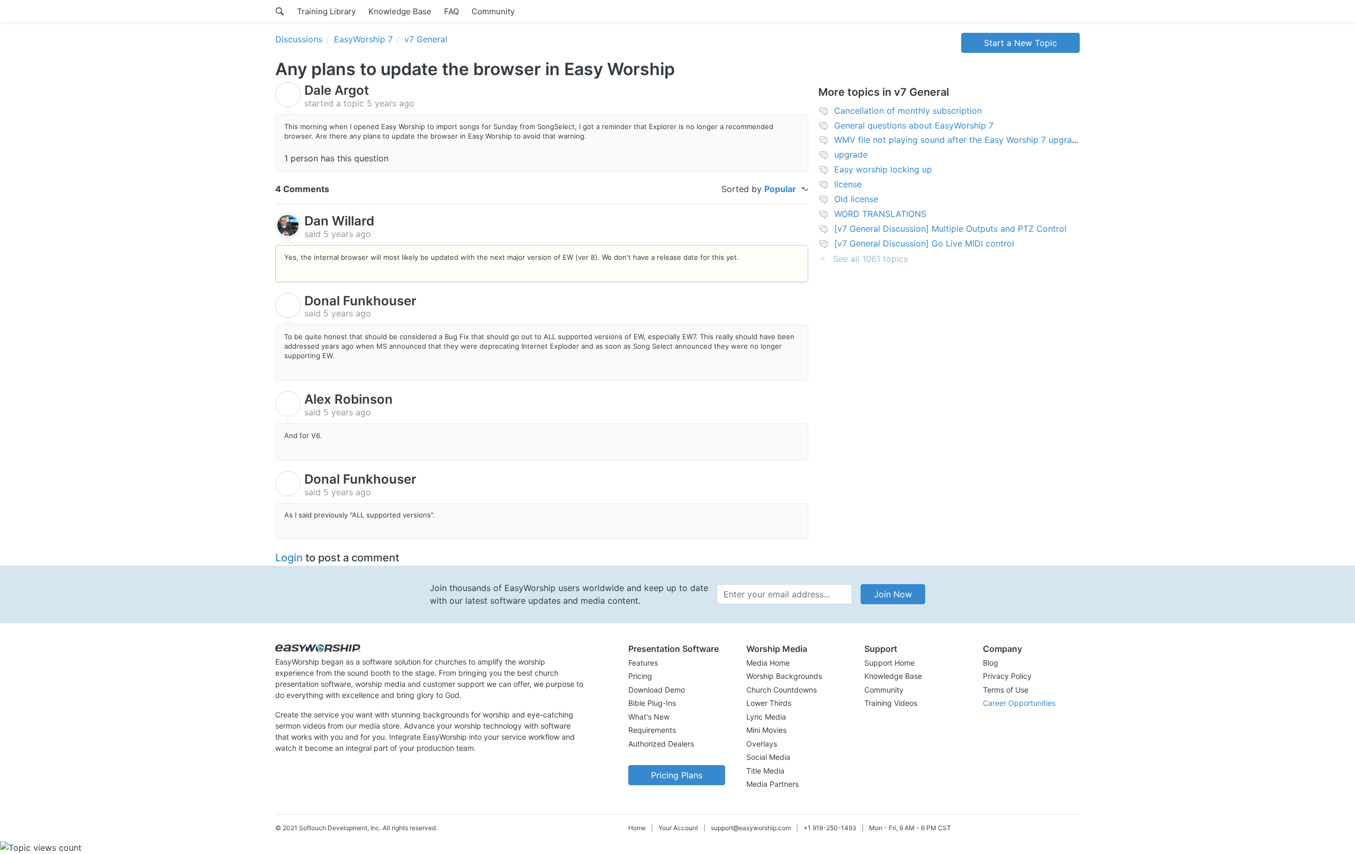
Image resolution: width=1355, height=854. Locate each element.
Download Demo (656, 689)
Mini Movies (766, 729)
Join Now (893, 594)
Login (289, 557)
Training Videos (890, 702)
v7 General (425, 39)
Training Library (326, 11)
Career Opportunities (1019, 702)
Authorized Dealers (661, 743)
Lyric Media (766, 716)
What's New (649, 716)
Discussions (298, 39)
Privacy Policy (1007, 675)
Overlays (761, 743)
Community (493, 11)
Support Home (889, 662)
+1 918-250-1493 (829, 828)
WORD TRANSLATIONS (880, 213)
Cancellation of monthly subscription (908, 110)
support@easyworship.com (751, 828)
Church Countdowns (781, 689)
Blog (990, 662)
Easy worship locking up (883, 169)
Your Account (678, 828)
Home (637, 828)
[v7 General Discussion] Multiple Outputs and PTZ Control (950, 228)
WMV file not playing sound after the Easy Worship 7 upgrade (958, 139)
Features (643, 662)
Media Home (768, 662)
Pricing (640, 675)
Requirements (652, 729)
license (848, 184)
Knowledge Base (399, 11)
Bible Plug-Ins (652, 702)
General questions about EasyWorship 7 (913, 125)
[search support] (279, 11)
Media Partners (772, 783)
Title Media (765, 770)
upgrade (851, 154)
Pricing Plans (676, 775)
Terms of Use (1005, 689)
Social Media (768, 756)
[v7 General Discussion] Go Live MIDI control (924, 243)
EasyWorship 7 (363, 39)
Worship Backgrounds (784, 675)
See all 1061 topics (870, 258)
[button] (676, 648)
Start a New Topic (1020, 43)
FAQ (451, 11)
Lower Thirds (768, 702)
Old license (856, 199)
